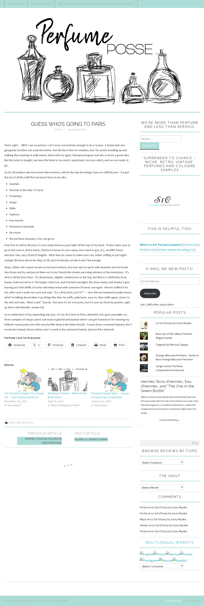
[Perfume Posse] (102, 61)
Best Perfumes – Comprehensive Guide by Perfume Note (96, 3)
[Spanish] (180, 560)
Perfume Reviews (21, 422)
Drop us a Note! (41, 3)
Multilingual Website (169, 542)
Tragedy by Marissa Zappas (172, 344)
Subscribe (150, 293)
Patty (58, 129)
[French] (159, 554)
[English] (146, 554)
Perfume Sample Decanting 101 (175, 249)
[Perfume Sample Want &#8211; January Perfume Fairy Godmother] (111, 380)
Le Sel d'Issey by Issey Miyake (174, 323)
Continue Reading (169, 406)
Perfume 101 (190, 244)
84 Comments (77, 129)
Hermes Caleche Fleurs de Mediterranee (43, 440)
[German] (173, 554)
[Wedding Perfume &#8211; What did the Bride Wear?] (67, 380)
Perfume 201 (147, 249)
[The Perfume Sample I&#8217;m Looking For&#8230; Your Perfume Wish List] (24, 380)
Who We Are (16, 3)
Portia (143, 507)
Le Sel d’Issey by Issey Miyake (169, 507)
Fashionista (173, 600)
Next (196, 442)
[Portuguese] (149, 560)
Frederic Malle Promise (161, 381)
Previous (193, 442)
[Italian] (186, 554)
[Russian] (166, 560)
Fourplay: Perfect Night (91, 439)
